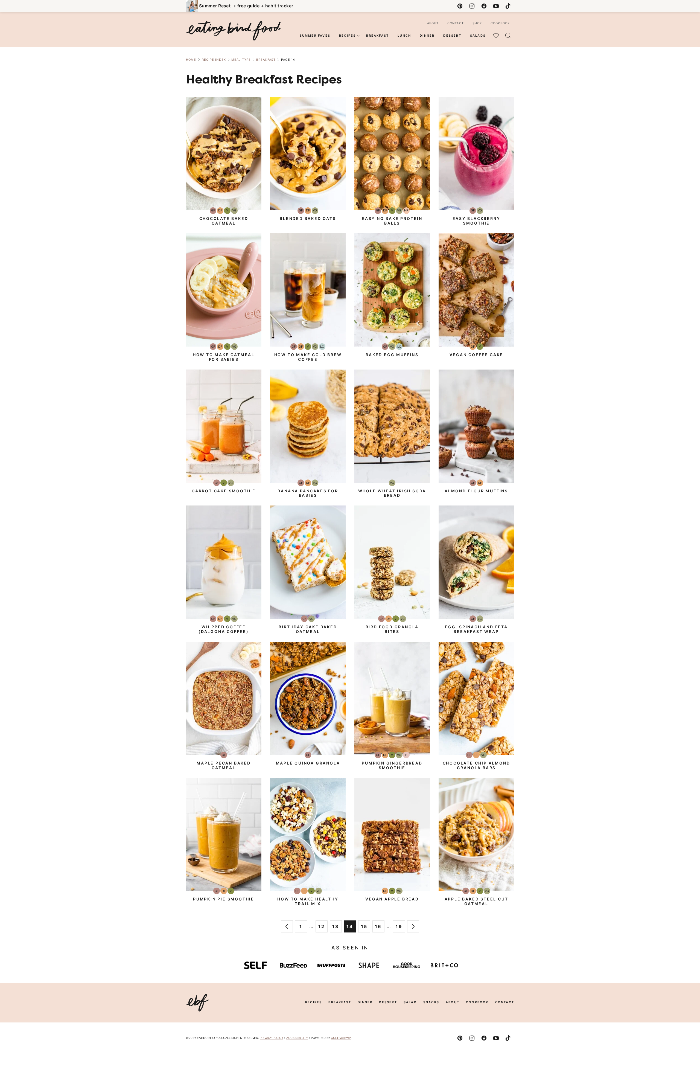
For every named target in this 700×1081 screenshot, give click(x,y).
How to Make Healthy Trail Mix (307, 901)
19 (400, 928)
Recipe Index (214, 60)
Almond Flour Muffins (476, 491)
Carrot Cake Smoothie (224, 491)
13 (337, 928)
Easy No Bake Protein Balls (392, 220)
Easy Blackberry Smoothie (476, 220)
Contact (455, 23)
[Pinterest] (460, 6)
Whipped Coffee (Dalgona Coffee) (224, 629)
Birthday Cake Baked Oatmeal (308, 629)
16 (379, 928)
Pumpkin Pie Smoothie (223, 899)
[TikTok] (508, 6)
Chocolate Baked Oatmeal (223, 220)
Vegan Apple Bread (392, 899)
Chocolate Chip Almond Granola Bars (476, 765)
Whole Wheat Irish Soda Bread (392, 493)
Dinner (427, 35)
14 (351, 928)
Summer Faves (315, 35)
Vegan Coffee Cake (476, 354)
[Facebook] (484, 6)
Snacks (431, 1002)
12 (323, 928)
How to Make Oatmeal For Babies (224, 357)
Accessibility (297, 1038)
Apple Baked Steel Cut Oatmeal (476, 901)
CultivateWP (341, 1038)
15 (365, 928)
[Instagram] (472, 6)
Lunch (404, 35)
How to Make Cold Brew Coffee (308, 357)
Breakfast (377, 35)
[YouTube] (496, 6)
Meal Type (241, 60)
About (433, 23)
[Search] (508, 36)
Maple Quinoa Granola (308, 763)
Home (191, 60)
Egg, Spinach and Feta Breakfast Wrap (476, 629)
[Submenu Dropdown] (358, 35)
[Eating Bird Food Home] (233, 30)
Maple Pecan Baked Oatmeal (224, 765)
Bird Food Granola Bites (392, 629)
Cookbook (500, 23)
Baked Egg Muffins (392, 354)
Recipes (347, 35)
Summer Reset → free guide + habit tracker (246, 5)
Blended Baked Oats (308, 218)
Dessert (452, 35)
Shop (477, 23)
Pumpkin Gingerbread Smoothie (392, 765)
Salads (478, 35)
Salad (410, 1002)
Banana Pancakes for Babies (308, 493)
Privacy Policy (271, 1038)
